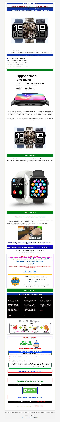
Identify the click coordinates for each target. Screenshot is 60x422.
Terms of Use (24, 417)
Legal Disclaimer (30, 417)
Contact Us (36, 417)
